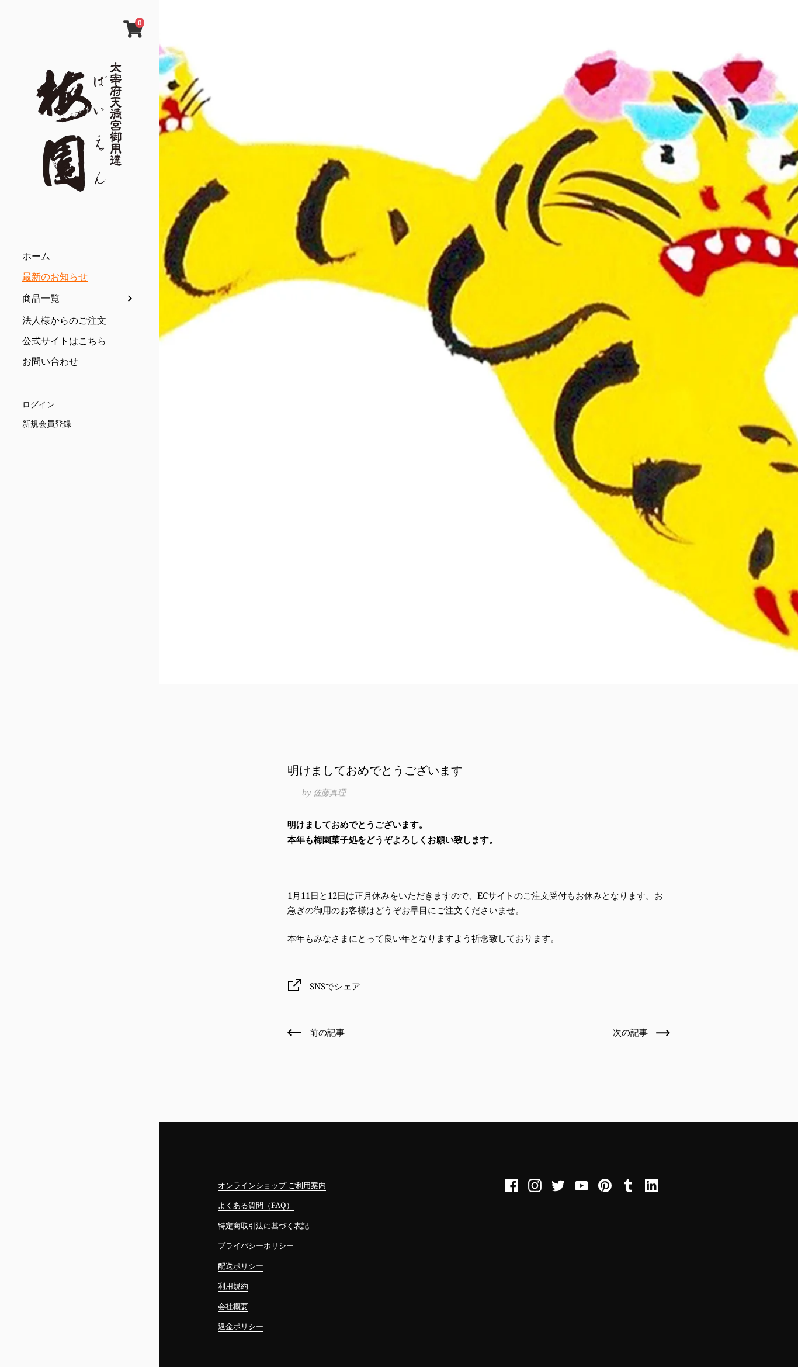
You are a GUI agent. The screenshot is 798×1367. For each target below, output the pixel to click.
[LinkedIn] (651, 1186)
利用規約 (233, 1286)
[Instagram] (534, 1186)
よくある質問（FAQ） (256, 1205)
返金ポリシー (240, 1326)
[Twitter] (558, 1186)
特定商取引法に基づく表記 (263, 1225)
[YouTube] (581, 1186)
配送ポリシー (240, 1266)
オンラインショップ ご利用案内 (272, 1185)
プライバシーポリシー (256, 1245)
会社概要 (233, 1306)
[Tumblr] (628, 1186)
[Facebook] (511, 1186)
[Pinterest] (604, 1186)
